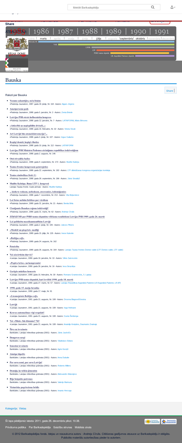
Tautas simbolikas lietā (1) (23, 175)
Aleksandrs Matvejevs (67, 374)
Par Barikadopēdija (40, 427)
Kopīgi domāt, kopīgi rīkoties (24, 142)
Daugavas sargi (17, 337)
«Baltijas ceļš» (17, 238)
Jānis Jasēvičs (64, 333)
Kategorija (11, 408)
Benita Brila (68, 203)
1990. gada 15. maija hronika (24, 287)
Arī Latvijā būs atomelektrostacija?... (28, 133)
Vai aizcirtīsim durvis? (21, 254)
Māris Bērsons (81, 120)
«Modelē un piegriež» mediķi (24, 229)
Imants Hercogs (65, 390)
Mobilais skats (83, 427)
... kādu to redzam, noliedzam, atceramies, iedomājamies (38, 191)
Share (169, 90)
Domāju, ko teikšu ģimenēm (23, 370)
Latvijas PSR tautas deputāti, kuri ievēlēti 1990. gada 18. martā (41, 279)
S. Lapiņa (87, 275)
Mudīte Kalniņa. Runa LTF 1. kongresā (29, 183)
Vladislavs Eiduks (65, 341)
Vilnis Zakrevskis (70, 258)
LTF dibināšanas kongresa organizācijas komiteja (89, 170)
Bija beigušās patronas (21, 378)
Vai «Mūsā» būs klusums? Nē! (24, 320)
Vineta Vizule (70, 129)
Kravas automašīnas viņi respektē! (27, 312)
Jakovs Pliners (67, 225)
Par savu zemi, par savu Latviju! (26, 362)
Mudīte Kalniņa (72, 162)
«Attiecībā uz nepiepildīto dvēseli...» (28, 125)
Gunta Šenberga (71, 316)
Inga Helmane (70, 308)
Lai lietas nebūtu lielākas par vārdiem (29, 200)
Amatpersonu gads (19, 108)
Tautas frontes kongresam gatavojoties (29, 166)
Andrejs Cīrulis (68, 212)
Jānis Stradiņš (74, 178)
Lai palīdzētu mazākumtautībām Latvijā (30, 221)
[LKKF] (16, 64)
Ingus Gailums (67, 137)
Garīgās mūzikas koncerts (23, 271)
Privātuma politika (15, 427)
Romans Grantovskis (73, 275)
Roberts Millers (64, 366)
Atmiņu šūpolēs (17, 354)
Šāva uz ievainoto (18, 329)
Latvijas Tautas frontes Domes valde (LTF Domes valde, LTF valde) (94, 250)
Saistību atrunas (62, 427)
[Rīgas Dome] (16, 45)
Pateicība (14, 246)
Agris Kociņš (63, 349)
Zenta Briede (67, 112)
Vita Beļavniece (72, 195)
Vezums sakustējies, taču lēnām (25, 100)
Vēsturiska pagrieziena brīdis (24, 387)
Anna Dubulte (63, 357)
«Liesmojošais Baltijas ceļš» (24, 296)
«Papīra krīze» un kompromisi (25, 263)
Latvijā (13, 304)
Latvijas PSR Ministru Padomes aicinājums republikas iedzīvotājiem (44, 150)
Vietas (22, 408)
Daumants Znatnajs (88, 324)
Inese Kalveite (67, 233)
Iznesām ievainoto (19, 345)
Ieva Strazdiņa (69, 266)
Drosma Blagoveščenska (75, 299)
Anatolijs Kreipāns (71, 324)
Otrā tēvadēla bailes (20, 158)
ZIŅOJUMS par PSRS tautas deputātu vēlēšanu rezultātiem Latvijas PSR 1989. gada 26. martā (57, 216)
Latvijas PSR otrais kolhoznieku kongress (30, 117)
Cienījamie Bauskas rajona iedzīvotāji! (29, 208)
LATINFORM (68, 120)
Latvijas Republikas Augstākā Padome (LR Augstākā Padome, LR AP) (91, 283)
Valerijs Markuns (65, 382)
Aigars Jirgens (68, 104)
